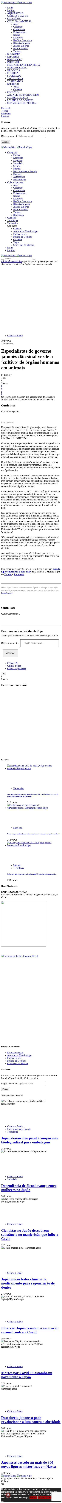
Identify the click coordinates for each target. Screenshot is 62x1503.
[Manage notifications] (7, 1495)
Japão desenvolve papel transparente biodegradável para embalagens (29, 1140)
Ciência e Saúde (14, 261)
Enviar (5, 1089)
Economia (18, 157)
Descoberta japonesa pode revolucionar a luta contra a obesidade (30, 1420)
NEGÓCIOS (13, 70)
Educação (18, 37)
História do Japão (21, 43)
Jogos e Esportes (21, 45)
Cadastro (17, 89)
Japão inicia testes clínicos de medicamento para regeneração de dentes (28, 1283)
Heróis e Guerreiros (22, 40)
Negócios (17, 160)
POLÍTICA (12, 73)
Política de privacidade (49, 1497)
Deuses (16, 35)
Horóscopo (18, 215)
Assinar (5, 142)
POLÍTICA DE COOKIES (20, 100)
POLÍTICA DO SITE (17, 97)
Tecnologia (18, 868)
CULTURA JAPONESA (19, 21)
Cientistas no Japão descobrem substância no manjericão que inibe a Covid (29, 1234)
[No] (2, 1501)
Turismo (17, 51)
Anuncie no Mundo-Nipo (25, 231)
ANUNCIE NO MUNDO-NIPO (23, 95)
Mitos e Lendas (20, 48)
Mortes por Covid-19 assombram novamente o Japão (26, 1375)
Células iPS (12, 663)
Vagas (16, 86)
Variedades (18, 788)
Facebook (19, 574)
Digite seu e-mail (9, 136)
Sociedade (18, 163)
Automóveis (19, 177)
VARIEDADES (15, 81)
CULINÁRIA (14, 18)
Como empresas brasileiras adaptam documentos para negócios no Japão (33, 834)
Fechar (33, 1497)
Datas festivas (19, 32)
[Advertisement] (31, 298)
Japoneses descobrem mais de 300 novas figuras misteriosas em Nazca (28, 1464)
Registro (11, 10)
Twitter (8, 574)
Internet (16, 168)
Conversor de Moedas (23, 245)
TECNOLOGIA (15, 78)
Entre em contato (15, 1052)
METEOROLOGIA (17, 67)
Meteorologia (19, 179)
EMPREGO (13, 84)
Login (10, 7)
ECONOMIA (13, 54)
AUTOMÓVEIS (15, 13)
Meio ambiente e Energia (25, 171)
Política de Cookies (22, 236)
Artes (15, 24)
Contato (17, 228)
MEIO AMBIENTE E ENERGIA (23, 65)
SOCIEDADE (14, 75)
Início (4, 261)
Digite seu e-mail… (10, 643)
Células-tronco (14, 665)
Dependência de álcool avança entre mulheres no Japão (28, 1188)
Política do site (20, 234)
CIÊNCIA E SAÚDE (17, 16)
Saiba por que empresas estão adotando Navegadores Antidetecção (31, 874)
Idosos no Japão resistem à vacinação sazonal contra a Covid (29, 1330)
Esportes (17, 174)
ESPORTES (13, 56)
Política (16, 155)
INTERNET (13, 62)
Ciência (16, 166)
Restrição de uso (7, 593)
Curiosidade (19, 29)
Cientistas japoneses (16, 668)
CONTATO (13, 92)
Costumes (18, 26)
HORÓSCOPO (14, 59)
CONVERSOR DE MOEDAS (22, 103)
